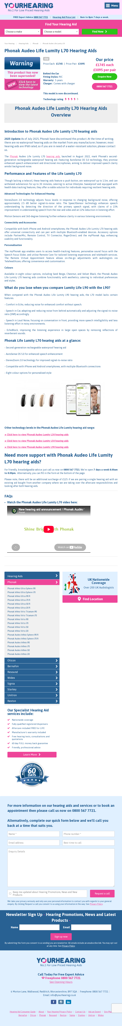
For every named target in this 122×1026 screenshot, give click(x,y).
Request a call (102, 893)
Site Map (108, 1012)
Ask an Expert (94, 1012)
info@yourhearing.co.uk (63, 995)
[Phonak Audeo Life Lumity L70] (22, 73)
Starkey (12, 689)
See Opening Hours (61, 982)
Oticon (11, 660)
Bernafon (13, 666)
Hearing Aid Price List (64, 17)
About (41, 1012)
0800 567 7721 (41, 17)
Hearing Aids (23, 43)
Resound (12, 672)
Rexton (11, 701)
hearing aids (53, 156)
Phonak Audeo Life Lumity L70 (54, 43)
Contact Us (80, 1012)
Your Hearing (9, 43)
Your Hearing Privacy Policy (59, 1012)
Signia (11, 683)
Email (66, 927)
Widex (11, 677)
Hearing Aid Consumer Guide (23, 1012)
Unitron (12, 695)
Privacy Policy (96, 904)
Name (14, 927)
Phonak (35, 43)
